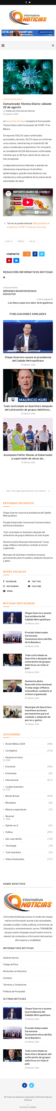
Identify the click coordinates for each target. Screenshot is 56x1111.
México (21, 241)
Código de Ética (10, 964)
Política (29, 832)
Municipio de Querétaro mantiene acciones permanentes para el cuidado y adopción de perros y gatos (28, 558)
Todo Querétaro (29, 852)
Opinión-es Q (29, 825)
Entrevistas (29, 773)
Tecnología (29, 845)
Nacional (9, 816)
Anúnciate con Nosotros (15, 971)
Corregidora (29, 750)
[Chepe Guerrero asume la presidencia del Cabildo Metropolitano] (28, 336)
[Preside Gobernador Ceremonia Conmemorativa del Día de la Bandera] (12, 637)
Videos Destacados (12, 99)
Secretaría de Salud (15, 121)
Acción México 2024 (29, 744)
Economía (29, 766)
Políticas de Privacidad (14, 991)
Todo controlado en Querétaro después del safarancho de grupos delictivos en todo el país (38, 662)
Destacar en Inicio (14, 757)
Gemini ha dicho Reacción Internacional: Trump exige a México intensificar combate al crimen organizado (26, 545)
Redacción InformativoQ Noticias (20, 111)
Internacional (29, 780)
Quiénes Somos (11, 958)
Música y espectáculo (29, 809)
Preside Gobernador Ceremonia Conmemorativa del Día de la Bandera (38, 637)
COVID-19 (9, 241)
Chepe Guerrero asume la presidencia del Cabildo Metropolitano (38, 616)
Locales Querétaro (14, 787)
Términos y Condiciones (14, 984)
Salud (32, 241)
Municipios (29, 803)
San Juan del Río (29, 839)
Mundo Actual (29, 796)
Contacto (7, 978)
